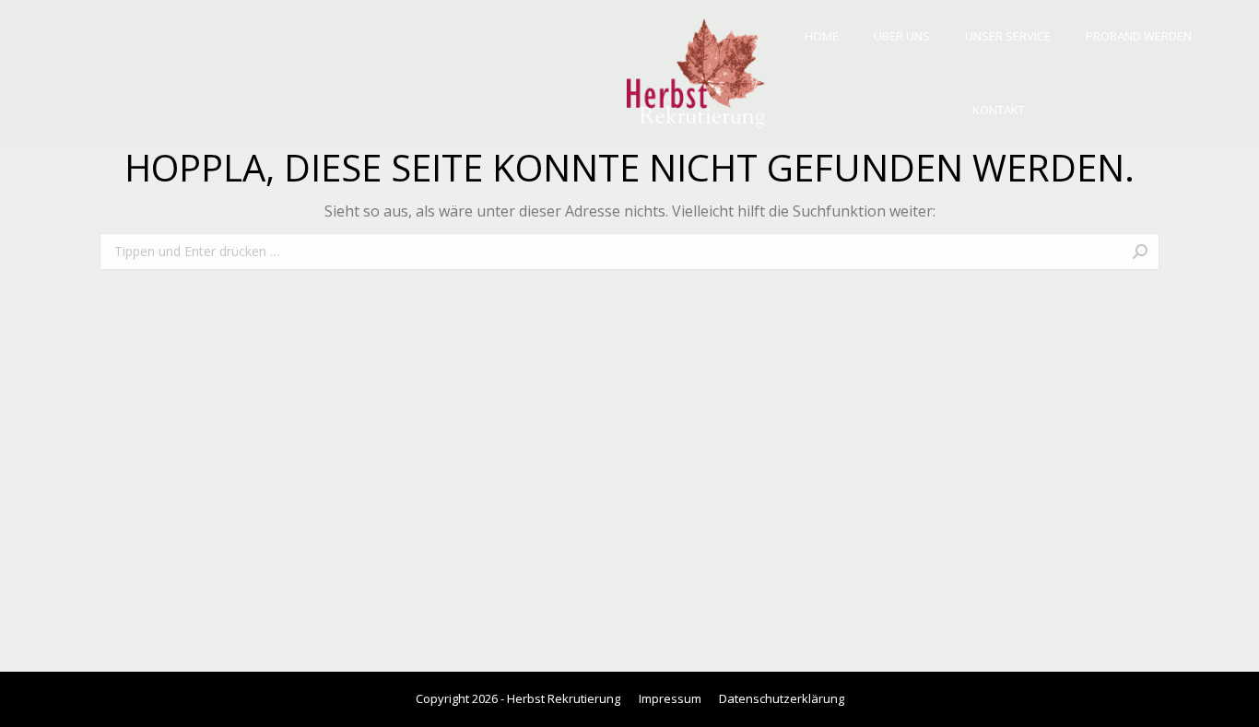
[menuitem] (821, 36)
